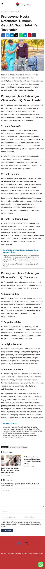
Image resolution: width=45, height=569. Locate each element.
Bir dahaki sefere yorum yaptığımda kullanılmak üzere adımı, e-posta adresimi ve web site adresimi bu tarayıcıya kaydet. (21, 524)
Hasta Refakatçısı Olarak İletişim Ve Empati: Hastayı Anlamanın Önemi (21, 251)
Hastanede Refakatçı (10, 423)
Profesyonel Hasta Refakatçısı (18, 447)
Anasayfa (4, 12)
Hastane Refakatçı (14, 12)
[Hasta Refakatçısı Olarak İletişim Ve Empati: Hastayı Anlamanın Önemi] (11, 460)
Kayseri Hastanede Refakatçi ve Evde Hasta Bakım (19, 554)
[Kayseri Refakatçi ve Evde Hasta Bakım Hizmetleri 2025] (23, 4)
